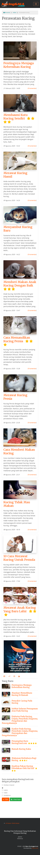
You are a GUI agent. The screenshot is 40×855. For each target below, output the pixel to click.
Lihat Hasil (16, 799)
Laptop (6, 790)
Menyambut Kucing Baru (17, 228)
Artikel (14, 12)
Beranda (7, 12)
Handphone (7, 795)
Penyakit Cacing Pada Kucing (22, 702)
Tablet (5, 793)
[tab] (4, 676)
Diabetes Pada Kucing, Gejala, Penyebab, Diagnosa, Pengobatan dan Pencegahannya (20, 719)
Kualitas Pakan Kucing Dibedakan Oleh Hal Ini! (23, 767)
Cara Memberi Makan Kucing (19, 451)
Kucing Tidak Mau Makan (16, 504)
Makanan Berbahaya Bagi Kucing (24, 759)
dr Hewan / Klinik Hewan (12, 823)
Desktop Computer (9, 785)
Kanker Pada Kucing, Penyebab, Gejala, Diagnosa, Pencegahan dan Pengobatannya (20, 732)
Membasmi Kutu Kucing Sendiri (15, 116)
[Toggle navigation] (36, 4)
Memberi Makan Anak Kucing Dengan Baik (19, 283)
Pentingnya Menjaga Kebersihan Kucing (18, 65)
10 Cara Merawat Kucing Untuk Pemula (19, 558)
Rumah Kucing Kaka (21, 749)
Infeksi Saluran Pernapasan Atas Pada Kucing (25, 709)
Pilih (6, 799)
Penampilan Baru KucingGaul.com (20, 742)
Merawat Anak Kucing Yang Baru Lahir (19, 609)
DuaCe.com (35, 848)
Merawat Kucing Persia (15, 397)
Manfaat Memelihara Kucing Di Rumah (22, 694)
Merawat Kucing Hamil (15, 174)
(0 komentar (32, 88)
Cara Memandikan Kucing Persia (16, 339)
